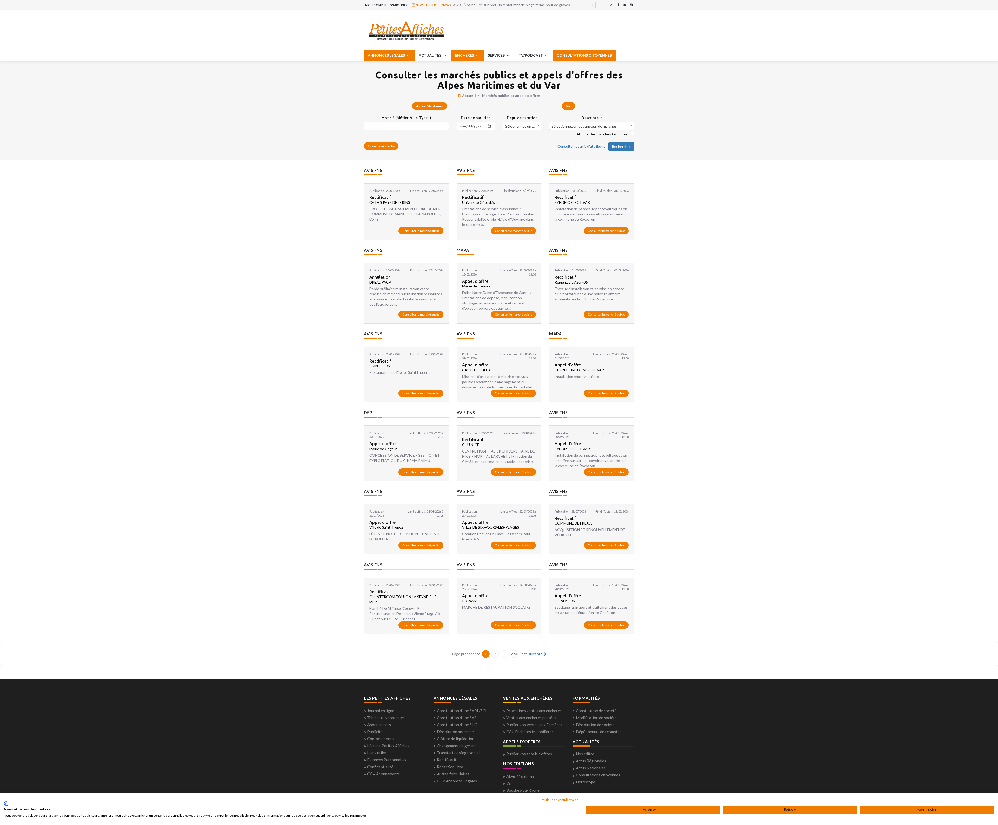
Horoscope (585, 782)
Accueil (469, 96)
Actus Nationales (591, 767)
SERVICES (496, 55)
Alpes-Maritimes (429, 106)
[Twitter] (611, 5)
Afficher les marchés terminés (601, 134)
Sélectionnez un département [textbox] (523, 126)
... (504, 654)
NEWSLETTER (425, 5)
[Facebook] (618, 5)
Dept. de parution (522, 117)
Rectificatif (446, 759)
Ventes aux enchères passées (531, 717)
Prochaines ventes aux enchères (534, 710)
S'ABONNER (399, 5)
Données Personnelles (386, 759)
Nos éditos (585, 753)
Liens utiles (377, 752)
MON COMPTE (376, 5)
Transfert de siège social (458, 752)
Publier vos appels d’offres (529, 753)
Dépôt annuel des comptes (598, 731)
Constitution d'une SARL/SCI (462, 710)
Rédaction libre (450, 766)
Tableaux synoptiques (386, 717)
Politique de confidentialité (559, 800)
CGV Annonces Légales (457, 780)
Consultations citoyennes (598, 774)
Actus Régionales (591, 760)
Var (568, 106)
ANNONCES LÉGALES (387, 55)
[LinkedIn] (624, 5)
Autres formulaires (453, 773)
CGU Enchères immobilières (530, 731)
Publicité (375, 731)
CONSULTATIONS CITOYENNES (584, 55)
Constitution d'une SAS (456, 717)
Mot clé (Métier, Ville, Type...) (406, 117)
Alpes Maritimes (520, 776)
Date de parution (476, 117)
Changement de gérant (456, 745)
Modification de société (596, 717)
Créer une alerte (381, 146)
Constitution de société (596, 710)
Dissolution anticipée (455, 731)
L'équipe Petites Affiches (388, 745)
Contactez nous (380, 738)
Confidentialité (380, 766)
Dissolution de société (595, 724)
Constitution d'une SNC (457, 724)
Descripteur (591, 117)
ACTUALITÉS (430, 55)
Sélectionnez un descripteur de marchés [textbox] (584, 126)
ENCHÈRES (465, 55)
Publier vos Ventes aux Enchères (534, 724)
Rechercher (621, 146)
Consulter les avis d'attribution (582, 146)
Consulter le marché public (420, 231)
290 (514, 654)
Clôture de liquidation (455, 738)
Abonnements (379, 724)
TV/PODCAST (531, 55)
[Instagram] (631, 5)
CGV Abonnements (383, 773)
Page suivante (531, 654)
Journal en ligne (380, 710)
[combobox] (522, 126)
